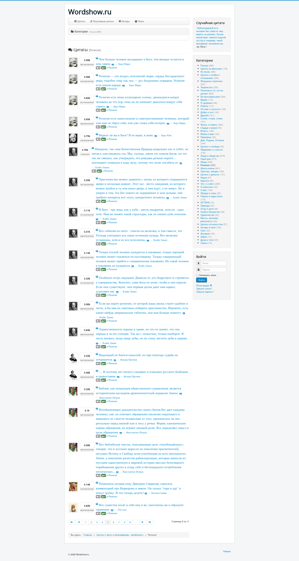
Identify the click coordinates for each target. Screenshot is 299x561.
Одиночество (210, 215)
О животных (209, 186)
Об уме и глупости (213, 109)
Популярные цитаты (103, 21)
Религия (112, 67)
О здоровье (209, 102)
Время (207, 99)
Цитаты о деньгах (213, 174)
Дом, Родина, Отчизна (212, 142)
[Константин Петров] (73, 391)
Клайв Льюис (102, 167)
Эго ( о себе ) (210, 183)
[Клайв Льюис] (73, 152)
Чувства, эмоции (212, 171)
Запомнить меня (207, 275)
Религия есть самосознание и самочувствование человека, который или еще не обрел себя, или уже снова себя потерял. (142, 120)
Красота (207, 180)
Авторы (125, 21)
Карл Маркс (124, 64)
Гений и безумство (212, 211)
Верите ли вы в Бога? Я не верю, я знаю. (126, 135)
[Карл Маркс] (73, 62)
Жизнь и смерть (212, 124)
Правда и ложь (211, 193)
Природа (207, 205)
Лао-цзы (122, 509)
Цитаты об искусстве (214, 224)
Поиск (140, 21)
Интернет (208, 233)
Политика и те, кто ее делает (212, 92)
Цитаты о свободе (212, 146)
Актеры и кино (211, 227)
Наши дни (208, 158)
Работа (207, 106)
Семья (206, 243)
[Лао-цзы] (73, 508)
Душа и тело (209, 239)
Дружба (207, 115)
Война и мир (210, 134)
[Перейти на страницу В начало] (72, 522)
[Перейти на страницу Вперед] (143, 522)
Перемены (208, 137)
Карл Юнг (166, 135)
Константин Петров (109, 397)
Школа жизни (210, 168)
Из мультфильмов (213, 96)
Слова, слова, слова (211, 120)
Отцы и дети (209, 208)
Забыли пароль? (205, 291)
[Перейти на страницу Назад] (79, 522)
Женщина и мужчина (211, 82)
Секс (205, 230)
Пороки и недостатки (211, 198)
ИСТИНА (207, 202)
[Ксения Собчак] (73, 486)
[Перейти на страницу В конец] (150, 522)
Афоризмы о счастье (212, 151)
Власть (207, 130)
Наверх (227, 551)
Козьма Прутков (128, 359)
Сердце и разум (211, 127)
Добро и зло (210, 112)
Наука (206, 177)
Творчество (209, 87)
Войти (201, 280)
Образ (206, 236)
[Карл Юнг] (73, 138)
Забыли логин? (204, 288)
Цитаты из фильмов (214, 68)
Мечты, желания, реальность (210, 219)
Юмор (206, 162)
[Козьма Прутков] (73, 358)
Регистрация (203, 285)
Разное (207, 65)
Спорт (206, 190)
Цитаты (81, 21)
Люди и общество (213, 155)
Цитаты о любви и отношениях (210, 76)
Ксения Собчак (159, 493)
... (136, 522)
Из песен (208, 71)
